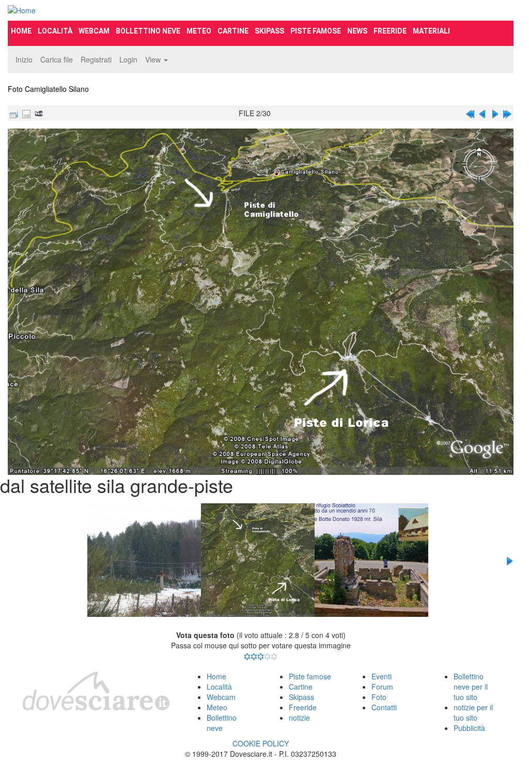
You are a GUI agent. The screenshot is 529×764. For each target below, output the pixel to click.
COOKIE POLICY (260, 743)
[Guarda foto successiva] (495, 113)
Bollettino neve (148, 31)
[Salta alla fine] (507, 113)
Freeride (390, 31)
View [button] (154, 59)
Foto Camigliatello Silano (48, 89)
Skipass (269, 31)
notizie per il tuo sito (473, 712)
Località (55, 31)
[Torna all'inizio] (470, 113)
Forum (382, 686)
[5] (274, 656)
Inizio (24, 59)
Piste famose (315, 31)
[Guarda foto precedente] (482, 113)
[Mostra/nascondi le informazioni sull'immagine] (26, 113)
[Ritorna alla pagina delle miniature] (14, 113)
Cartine (232, 31)
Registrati (96, 59)
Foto (378, 697)
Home (21, 31)
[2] (254, 656)
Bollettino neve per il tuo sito (471, 686)
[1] (247, 656)
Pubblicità (469, 728)
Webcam (94, 31)
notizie (299, 717)
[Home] (87, 10)
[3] (260, 656)
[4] (267, 656)
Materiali (431, 31)
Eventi (381, 676)
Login (128, 59)
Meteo (198, 31)
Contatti (384, 707)
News (357, 31)
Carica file (56, 59)
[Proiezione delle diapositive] (39, 113)
